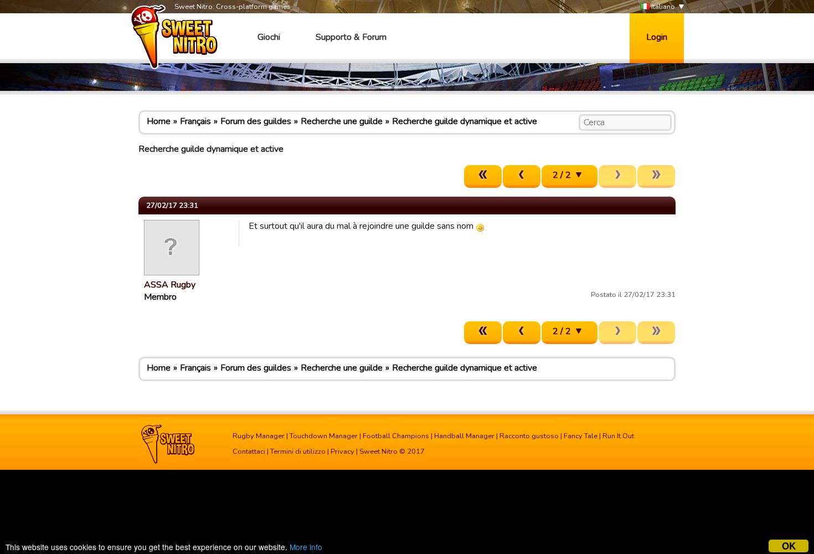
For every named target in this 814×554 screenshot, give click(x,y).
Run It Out (618, 436)
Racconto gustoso (529, 436)
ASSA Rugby (169, 285)
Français (195, 121)
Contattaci (249, 451)
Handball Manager (464, 436)
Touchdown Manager (324, 436)
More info (306, 546)
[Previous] (521, 176)
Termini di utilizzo (298, 451)
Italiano (662, 7)
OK (789, 546)
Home (159, 121)
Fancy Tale (580, 436)
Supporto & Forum (351, 37)
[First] (483, 176)
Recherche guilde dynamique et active (464, 121)
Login (656, 37)
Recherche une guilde (342, 121)
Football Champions (396, 436)
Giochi (268, 37)
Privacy (342, 451)
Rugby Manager (259, 436)
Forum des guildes (255, 121)
